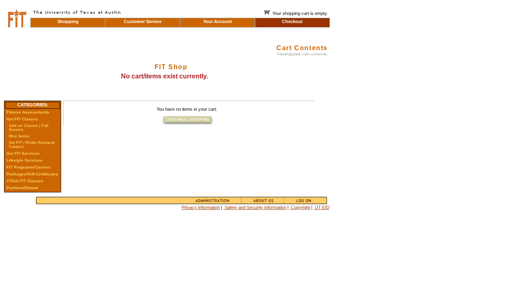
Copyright (300, 207)
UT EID (321, 207)
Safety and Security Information (254, 207)
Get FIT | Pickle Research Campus (32, 145)
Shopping (68, 21)
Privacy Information (201, 207)
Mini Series (19, 136)
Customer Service (142, 21)
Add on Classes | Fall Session (29, 128)
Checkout (292, 21)
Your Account (217, 21)
